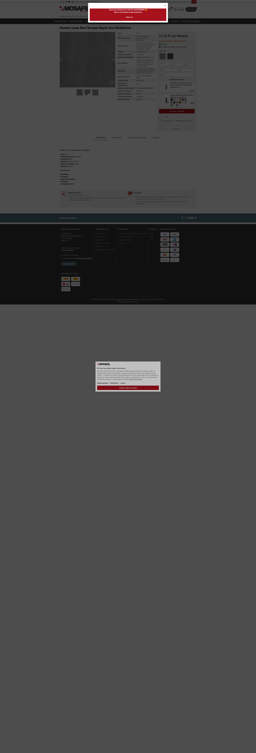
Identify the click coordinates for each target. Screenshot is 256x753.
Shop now (129, 17)
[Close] (165, 6)
